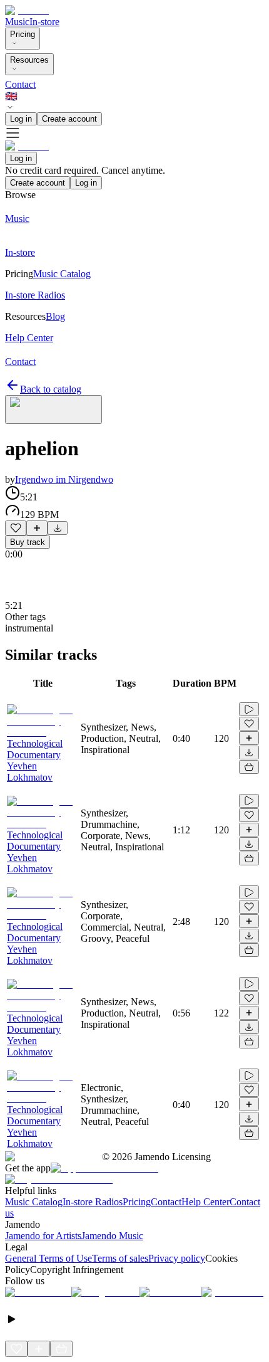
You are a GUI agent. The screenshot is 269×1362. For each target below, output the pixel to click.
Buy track (27, 542)
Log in (21, 119)
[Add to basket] (249, 767)
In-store (44, 21)
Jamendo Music (112, 1235)
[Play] (53, 409)
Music (17, 21)
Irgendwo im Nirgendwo (64, 479)
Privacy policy (176, 1258)
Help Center (205, 1201)
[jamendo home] (27, 10)
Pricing (22, 34)
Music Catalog (34, 1201)
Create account (69, 119)
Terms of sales (120, 1258)
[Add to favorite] (15, 528)
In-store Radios (93, 1201)
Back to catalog (50, 389)
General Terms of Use (48, 1258)
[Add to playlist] (37, 528)
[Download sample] (58, 528)
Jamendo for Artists (43, 1235)
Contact (20, 84)
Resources (29, 60)
